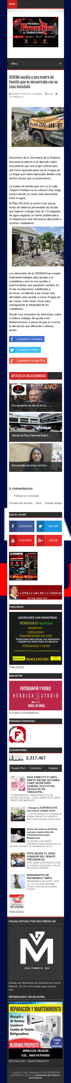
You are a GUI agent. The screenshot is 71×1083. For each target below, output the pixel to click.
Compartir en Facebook (30, 339)
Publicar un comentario (26, 495)
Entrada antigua (53, 503)
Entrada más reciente (21, 503)
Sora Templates (31, 1072)
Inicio (39, 503)
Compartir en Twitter (28, 349)
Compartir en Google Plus (31, 360)
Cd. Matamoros (16, 97)
